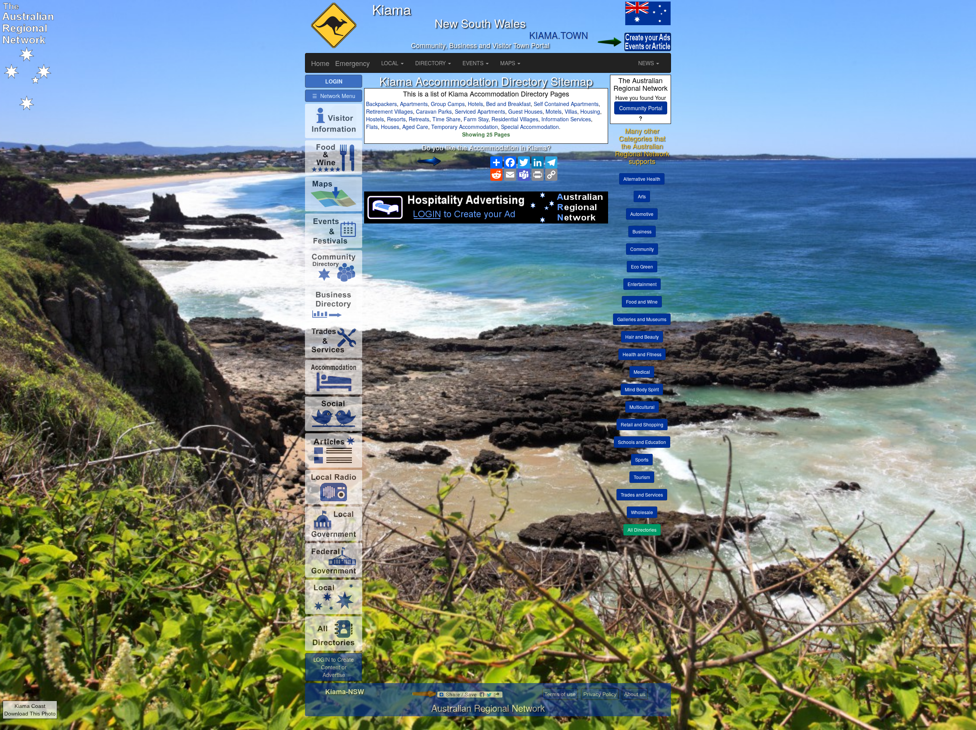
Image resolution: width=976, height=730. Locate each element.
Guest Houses (525, 111)
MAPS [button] (508, 63)
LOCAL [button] (390, 63)
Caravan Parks (434, 111)
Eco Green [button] (642, 266)
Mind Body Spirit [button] (642, 389)
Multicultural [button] (642, 407)
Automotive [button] (641, 214)
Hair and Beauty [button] (642, 336)
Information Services (566, 119)
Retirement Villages (389, 111)
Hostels (375, 119)
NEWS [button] (646, 63)
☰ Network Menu (333, 96)
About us (634, 694)
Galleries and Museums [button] (641, 319)
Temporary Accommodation (464, 126)
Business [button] (642, 231)
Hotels (475, 104)
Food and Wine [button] (642, 301)
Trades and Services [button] (642, 494)
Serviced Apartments (480, 111)
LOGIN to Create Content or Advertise (333, 667)
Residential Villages (514, 119)
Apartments (414, 104)
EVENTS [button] (473, 63)
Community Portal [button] (640, 108)
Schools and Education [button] (642, 442)
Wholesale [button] (642, 512)
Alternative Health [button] (641, 178)
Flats (372, 126)
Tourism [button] (642, 477)
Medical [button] (642, 371)
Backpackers (381, 104)
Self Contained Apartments (566, 104)
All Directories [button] (642, 529)
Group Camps (448, 104)
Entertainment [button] (642, 284)
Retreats (419, 119)
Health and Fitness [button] (642, 354)
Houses (390, 126)
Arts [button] (642, 196)
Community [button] (642, 249)
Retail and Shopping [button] (642, 424)
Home (320, 63)
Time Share (446, 119)
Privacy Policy (599, 694)
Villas (571, 111)
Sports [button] (642, 459)
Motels (554, 111)
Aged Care (415, 126)
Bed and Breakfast (508, 104)
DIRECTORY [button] (431, 63)
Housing (590, 111)
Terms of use (560, 694)
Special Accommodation (530, 126)
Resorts (396, 119)
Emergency (352, 63)
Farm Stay (476, 119)
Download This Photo (30, 714)
